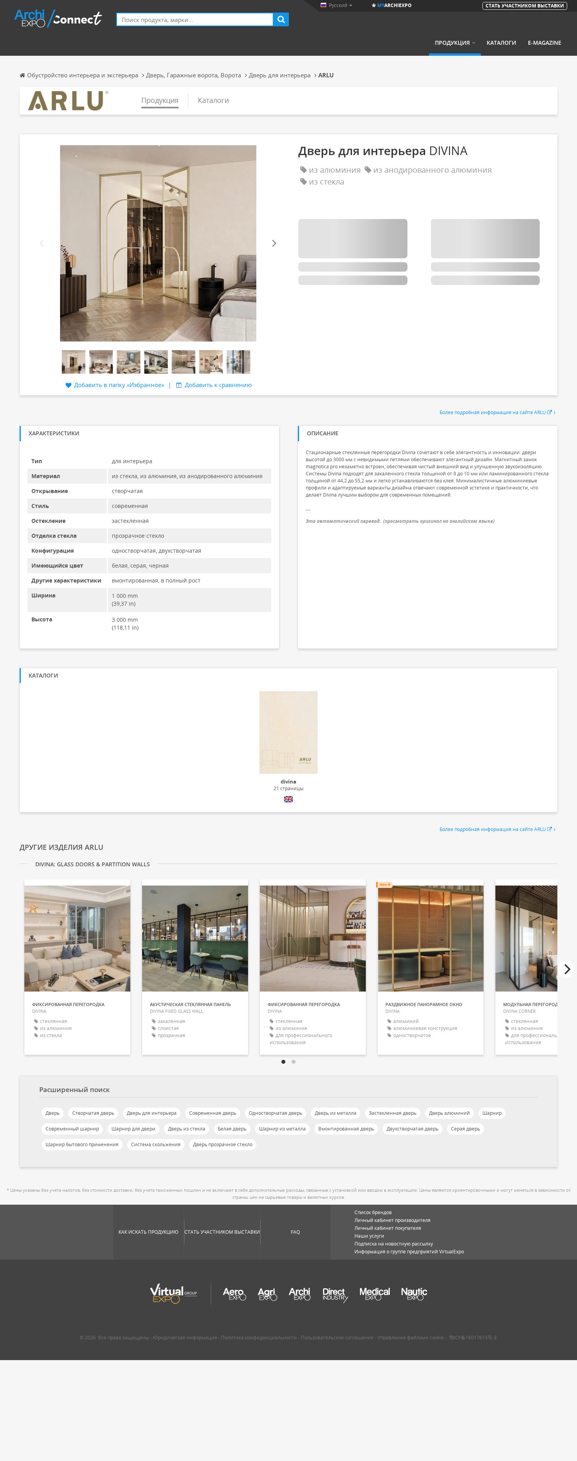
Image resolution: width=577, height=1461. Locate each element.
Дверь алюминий (449, 1113)
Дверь (53, 1113)
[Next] (273, 243)
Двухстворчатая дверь (412, 1128)
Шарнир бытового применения (82, 1144)
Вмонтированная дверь (346, 1128)
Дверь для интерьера (152, 1113)
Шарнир (492, 1113)
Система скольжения (156, 1144)
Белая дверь (232, 1128)
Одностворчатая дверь (275, 1113)
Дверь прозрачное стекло (222, 1144)
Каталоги (501, 42)
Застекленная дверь (392, 1113)
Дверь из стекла (186, 1128)
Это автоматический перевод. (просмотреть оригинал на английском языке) (400, 521)
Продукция (452, 42)
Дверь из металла (335, 1113)
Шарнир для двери (133, 1128)
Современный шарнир (72, 1128)
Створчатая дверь (93, 1113)
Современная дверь (212, 1113)
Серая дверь (465, 1128)
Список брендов (373, 1212)
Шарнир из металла (282, 1128)
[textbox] (195, 19)
